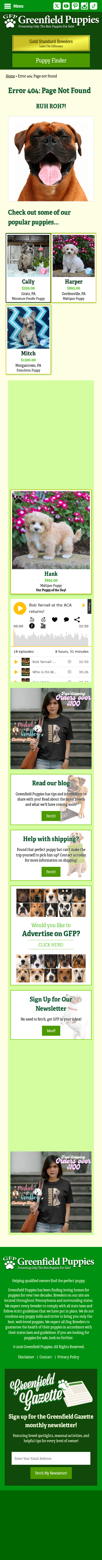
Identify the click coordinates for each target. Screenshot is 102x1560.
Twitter (57, 6)
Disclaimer (26, 1357)
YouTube (66, 6)
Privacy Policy (68, 1357)
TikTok (93, 6)
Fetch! (51, 816)
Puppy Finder (51, 60)
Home (10, 76)
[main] (51, 230)
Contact (46, 1357)
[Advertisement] (51, 434)
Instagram (84, 6)
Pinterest (75, 6)
